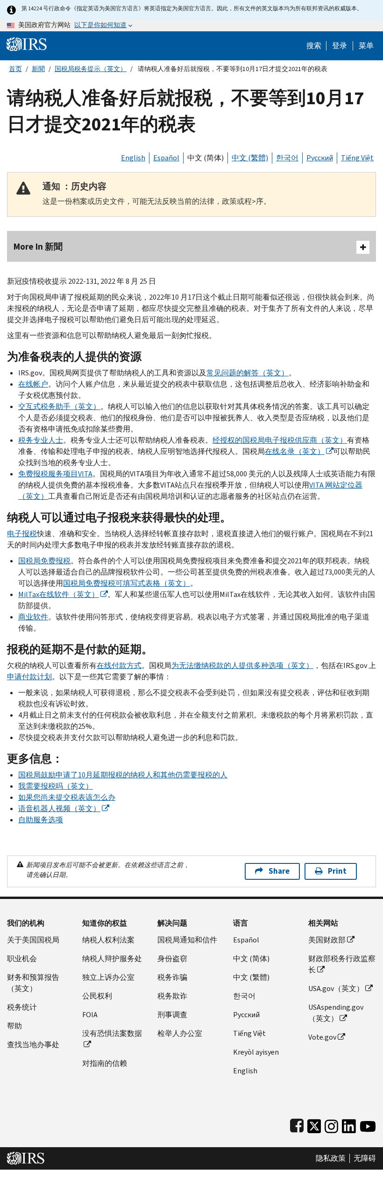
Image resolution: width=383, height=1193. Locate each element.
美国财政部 (327, 940)
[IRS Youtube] (368, 1124)
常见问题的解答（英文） (247, 373)
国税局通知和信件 (187, 940)
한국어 (287, 158)
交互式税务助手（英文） (59, 406)
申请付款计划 (29, 677)
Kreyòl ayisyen (256, 1052)
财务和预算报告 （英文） (33, 982)
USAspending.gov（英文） (335, 1012)
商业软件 (33, 617)
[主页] (27, 44)
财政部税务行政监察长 (342, 964)
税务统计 (22, 1007)
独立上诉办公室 (108, 977)
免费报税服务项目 (55, 474)
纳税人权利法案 (108, 940)
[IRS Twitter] (314, 1124)
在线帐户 (33, 384)
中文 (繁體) (250, 158)
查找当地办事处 (33, 1044)
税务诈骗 (172, 977)
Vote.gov (322, 1037)
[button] (339, 45)
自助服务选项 (40, 820)
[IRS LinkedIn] (349, 1124)
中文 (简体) (205, 158)
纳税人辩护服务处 (112, 958)
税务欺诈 (172, 996)
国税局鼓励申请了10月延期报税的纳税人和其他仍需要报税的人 (122, 775)
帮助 (14, 1026)
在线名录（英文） (295, 451)
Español (166, 158)
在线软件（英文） (58, 594)
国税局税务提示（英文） (91, 69)
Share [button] (279, 871)
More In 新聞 (38, 246)
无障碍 (365, 1158)
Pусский (246, 1015)
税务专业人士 (40, 440)
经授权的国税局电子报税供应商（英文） (280, 440)
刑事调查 (172, 1015)
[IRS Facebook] (297, 1124)
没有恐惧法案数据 (112, 1033)
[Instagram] (331, 1124)
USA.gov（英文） (336, 988)
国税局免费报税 (44, 561)
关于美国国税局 (33, 940)
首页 (15, 69)
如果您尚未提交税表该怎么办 (66, 797)
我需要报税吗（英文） (55, 786)
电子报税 (22, 534)
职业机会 (22, 958)
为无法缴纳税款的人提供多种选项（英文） (242, 665)
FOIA (90, 1015)
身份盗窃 (172, 958)
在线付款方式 (119, 665)
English (133, 158)
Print (337, 871)
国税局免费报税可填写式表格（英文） (126, 583)
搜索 (313, 45)
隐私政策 (331, 1158)
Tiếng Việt (357, 158)
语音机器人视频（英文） (59, 808)
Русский (319, 158)
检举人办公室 (179, 1033)
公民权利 (97, 996)
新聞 (38, 69)
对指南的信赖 (104, 1063)
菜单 (366, 45)
